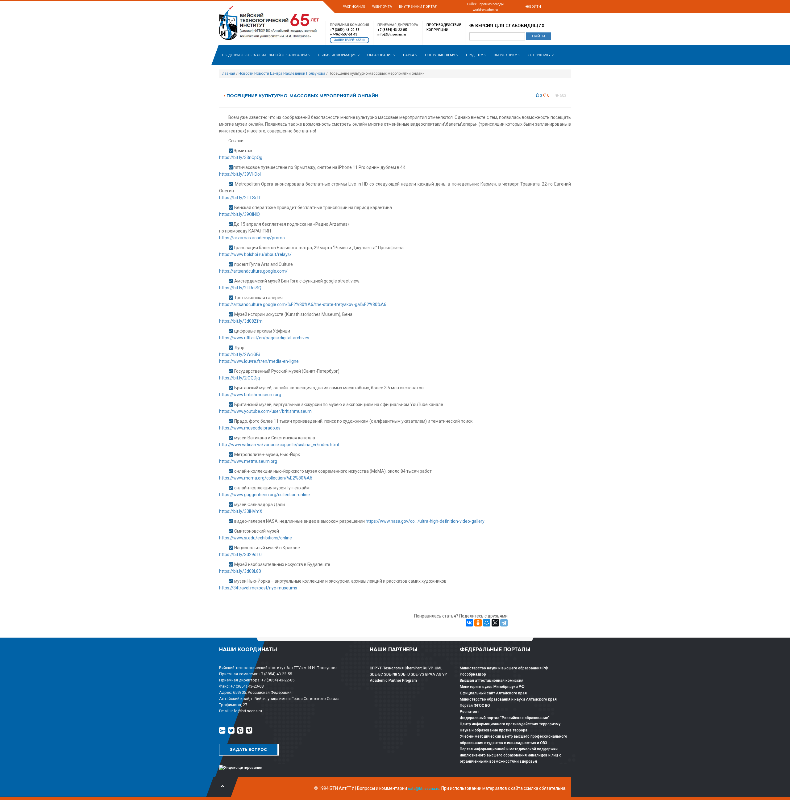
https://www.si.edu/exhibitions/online (255, 537)
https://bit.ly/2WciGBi (239, 354)
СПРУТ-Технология (387, 668)
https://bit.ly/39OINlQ (239, 214)
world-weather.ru (485, 9)
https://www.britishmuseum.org (250, 394)
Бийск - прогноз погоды (485, 4)
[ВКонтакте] (469, 622)
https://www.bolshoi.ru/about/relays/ (255, 254)
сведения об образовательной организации (265, 54)
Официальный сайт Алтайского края (493, 693)
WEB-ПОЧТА (382, 7)
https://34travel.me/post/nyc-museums (258, 587)
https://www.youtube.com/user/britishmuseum (265, 411)
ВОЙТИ (534, 7)
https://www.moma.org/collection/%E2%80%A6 (265, 477)
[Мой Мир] (486, 622)
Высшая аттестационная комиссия (491, 680)
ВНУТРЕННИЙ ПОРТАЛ (418, 7)
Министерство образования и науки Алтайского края (508, 699)
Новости (246, 73)
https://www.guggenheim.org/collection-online (264, 494)
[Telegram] (504, 622)
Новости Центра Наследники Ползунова (289, 73)
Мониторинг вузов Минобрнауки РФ (492, 687)
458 (359, 40)
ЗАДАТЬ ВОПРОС (248, 749)
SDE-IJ (404, 674)
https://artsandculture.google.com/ (253, 271)
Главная (228, 73)
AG (438, 674)
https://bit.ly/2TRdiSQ (240, 287)
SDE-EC (376, 674)
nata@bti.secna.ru (423, 788)
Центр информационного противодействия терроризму (510, 724)
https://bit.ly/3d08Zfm (241, 321)
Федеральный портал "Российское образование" (505, 718)
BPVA (430, 674)
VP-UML (435, 668)
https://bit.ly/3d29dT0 (240, 554)
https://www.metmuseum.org (248, 461)
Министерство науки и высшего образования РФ (504, 668)
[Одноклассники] (478, 622)
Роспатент (469, 712)
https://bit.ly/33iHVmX (240, 511)
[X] (495, 622)
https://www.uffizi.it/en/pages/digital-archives (264, 337)
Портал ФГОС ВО (475, 705)
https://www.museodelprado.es (250, 427)
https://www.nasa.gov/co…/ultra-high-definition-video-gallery (425, 521)
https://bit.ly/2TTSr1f (240, 197)
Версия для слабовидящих (509, 25)
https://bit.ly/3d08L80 (240, 571)
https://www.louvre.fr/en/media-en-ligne (259, 361)
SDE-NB (390, 674)
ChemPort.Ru (416, 668)
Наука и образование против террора (493, 730)
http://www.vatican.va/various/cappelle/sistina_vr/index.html (279, 444)
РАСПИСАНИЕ (354, 7)
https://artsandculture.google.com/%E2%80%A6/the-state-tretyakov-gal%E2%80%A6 (302, 304)
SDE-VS (417, 674)
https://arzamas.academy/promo (252, 237)
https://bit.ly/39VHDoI (240, 174)
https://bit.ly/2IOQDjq (239, 377)
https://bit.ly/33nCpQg (240, 157)
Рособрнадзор (473, 674)
